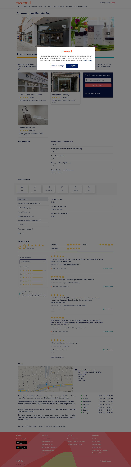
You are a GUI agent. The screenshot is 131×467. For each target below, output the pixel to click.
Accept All (72, 66)
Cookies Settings (57, 66)
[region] (66, 58)
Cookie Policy (87, 60)
